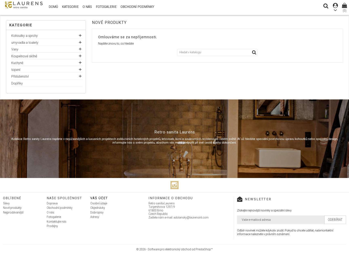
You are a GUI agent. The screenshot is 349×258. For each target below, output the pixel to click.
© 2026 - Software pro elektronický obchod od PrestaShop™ (174, 249)
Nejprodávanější (13, 212)
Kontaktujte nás (56, 221)
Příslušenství (20, 76)
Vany (14, 49)
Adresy (94, 217)
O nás (87, 7)
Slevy (6, 203)
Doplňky (17, 83)
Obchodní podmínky (137, 7)
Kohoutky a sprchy (24, 36)
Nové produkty (12, 207)
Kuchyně (17, 63)
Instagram (174, 185)
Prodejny (52, 226)
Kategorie (70, 7)
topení (15, 70)
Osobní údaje (98, 203)
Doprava (52, 203)
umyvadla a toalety (24, 43)
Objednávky (97, 207)
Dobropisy (97, 212)
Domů (53, 7)
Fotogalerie (106, 7)
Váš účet (99, 198)
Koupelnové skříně (24, 56)
